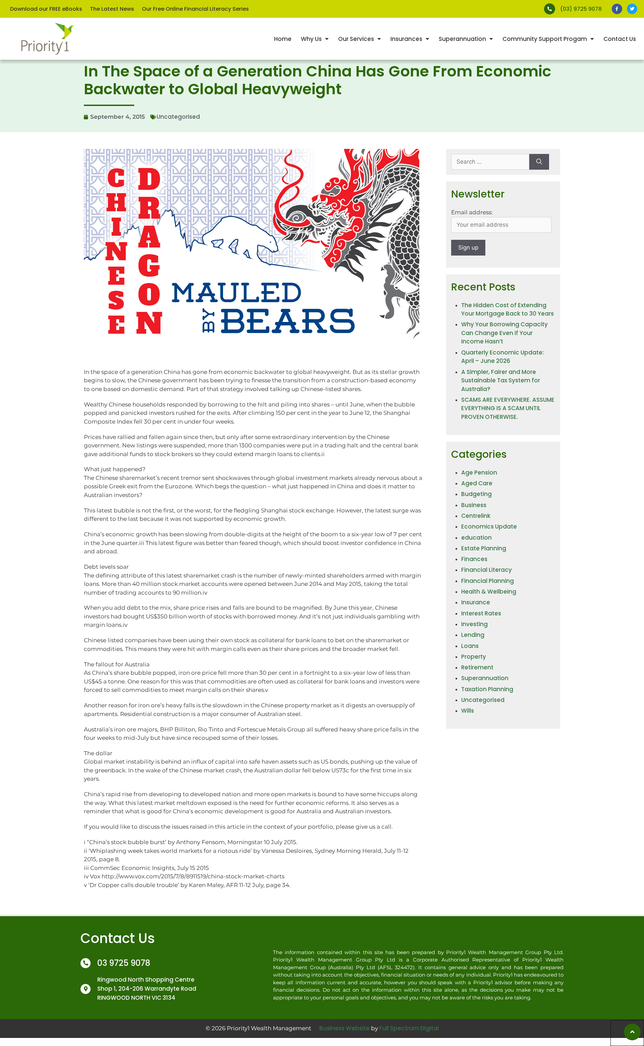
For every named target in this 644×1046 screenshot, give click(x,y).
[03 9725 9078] (85, 963)
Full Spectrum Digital (409, 1028)
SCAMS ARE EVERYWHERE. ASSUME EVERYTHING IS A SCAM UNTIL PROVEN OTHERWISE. (507, 408)
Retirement (477, 667)
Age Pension (479, 473)
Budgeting (476, 494)
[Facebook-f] (617, 9)
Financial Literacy (486, 570)
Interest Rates (481, 613)
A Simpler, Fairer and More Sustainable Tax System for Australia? (500, 380)
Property (473, 657)
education (476, 538)
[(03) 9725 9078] (549, 8)
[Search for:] (490, 162)
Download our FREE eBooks (46, 9)
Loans (470, 646)
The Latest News (112, 9)
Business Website (344, 1028)
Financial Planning (487, 581)
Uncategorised (178, 117)
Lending (472, 635)
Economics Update (489, 526)
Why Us (311, 39)
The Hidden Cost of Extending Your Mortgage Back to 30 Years (507, 309)
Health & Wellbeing (488, 592)
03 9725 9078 (123, 963)
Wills (467, 711)
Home (282, 39)
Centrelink (475, 516)
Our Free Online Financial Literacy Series (195, 9)
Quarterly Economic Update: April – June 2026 (502, 356)
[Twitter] (632, 9)
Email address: (472, 212)
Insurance (475, 602)
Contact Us (619, 39)
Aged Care (476, 483)
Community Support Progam (544, 39)
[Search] (539, 162)
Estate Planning (483, 548)
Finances (474, 559)
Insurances (406, 39)
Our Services (356, 39)
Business (473, 505)
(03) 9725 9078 (581, 9)
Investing (474, 624)
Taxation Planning (487, 689)
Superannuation (462, 39)
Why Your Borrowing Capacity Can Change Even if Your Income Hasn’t (504, 332)
